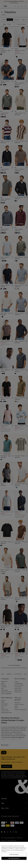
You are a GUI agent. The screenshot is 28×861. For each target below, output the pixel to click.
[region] (14, 851)
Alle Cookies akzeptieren (14, 858)
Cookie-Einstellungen (14, 854)
